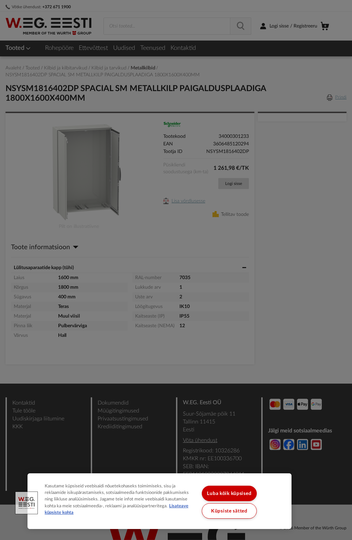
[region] (160, 501)
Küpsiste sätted (229, 511)
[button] (26, 503)
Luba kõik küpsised (229, 493)
